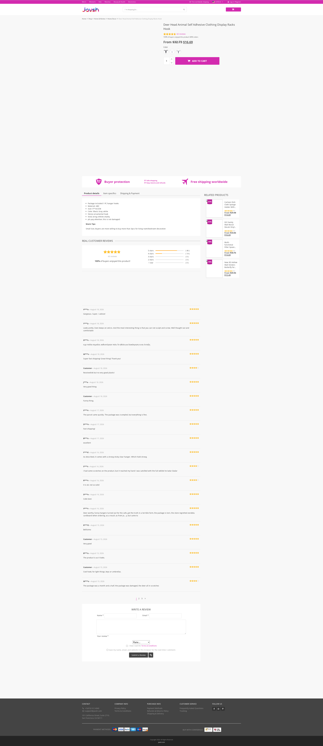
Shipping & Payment (130, 193)
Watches (108, 2)
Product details (91, 193)
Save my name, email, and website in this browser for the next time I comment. (142, 650)
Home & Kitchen (99, 19)
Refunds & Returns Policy (157, 711)
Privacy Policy (120, 708)
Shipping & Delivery (155, 713)
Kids (100, 2)
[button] (217, 2)
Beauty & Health (119, 2)
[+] (171, 59)
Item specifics (109, 193)
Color (165, 47)
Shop (90, 19)
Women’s (92, 2)
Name (100, 615)
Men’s (84, 2)
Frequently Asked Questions (191, 708)
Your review (103, 636)
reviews (181, 34)
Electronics (132, 2)
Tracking (183, 711)
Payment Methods (154, 708)
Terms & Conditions (149, 646)
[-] (171, 63)
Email (145, 615)
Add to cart (199, 60)
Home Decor (111, 19)
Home (84, 19)
